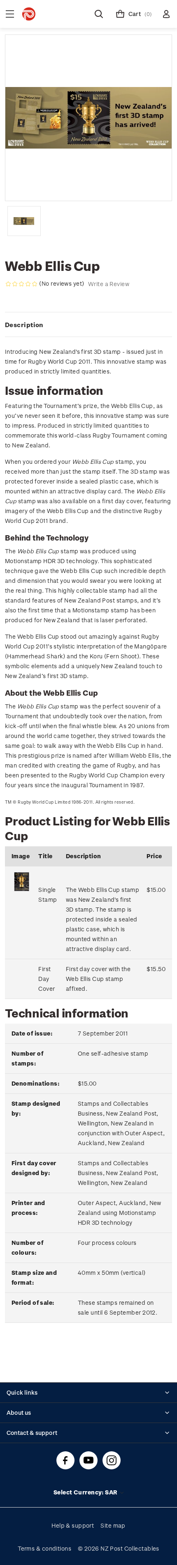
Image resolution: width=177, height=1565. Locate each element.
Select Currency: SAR (86, 1492)
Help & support (72, 1525)
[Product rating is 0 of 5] (21, 284)
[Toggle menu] (10, 14)
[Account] (166, 14)
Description (24, 324)
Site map (113, 1525)
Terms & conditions (44, 1548)
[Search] (98, 14)
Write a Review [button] (108, 283)
